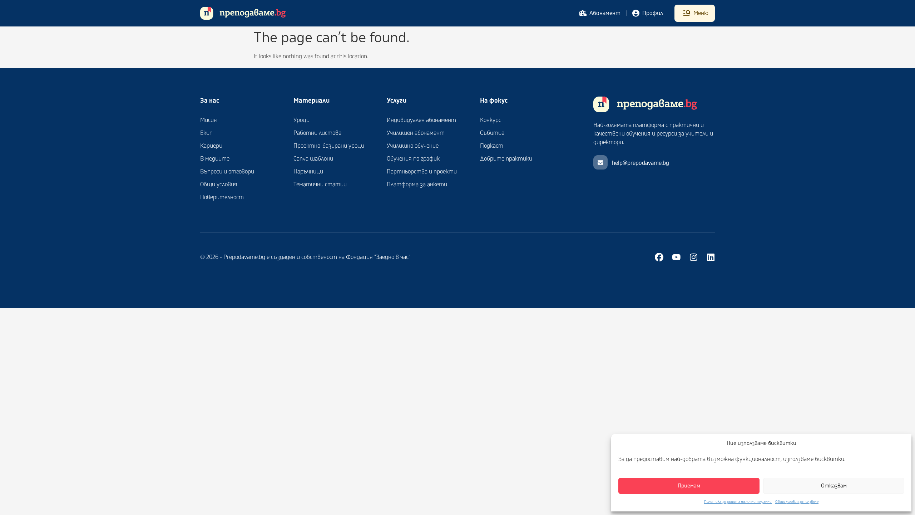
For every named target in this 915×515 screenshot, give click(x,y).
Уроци (301, 120)
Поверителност (222, 197)
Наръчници (308, 171)
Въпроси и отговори (227, 171)
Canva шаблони (313, 158)
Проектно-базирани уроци (328, 145)
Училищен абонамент (416, 133)
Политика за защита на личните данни (738, 502)
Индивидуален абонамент (421, 120)
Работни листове (317, 133)
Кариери (211, 145)
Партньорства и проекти (422, 171)
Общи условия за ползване (796, 502)
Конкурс (490, 120)
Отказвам (834, 485)
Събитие (492, 133)
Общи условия (218, 184)
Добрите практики (506, 158)
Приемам (689, 485)
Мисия (208, 120)
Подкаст (491, 145)
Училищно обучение (413, 145)
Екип (206, 133)
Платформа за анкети (417, 184)
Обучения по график (413, 158)
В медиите (214, 158)
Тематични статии (320, 184)
